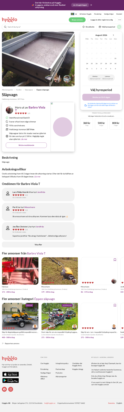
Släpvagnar (29, 90)
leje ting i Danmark (108, 363)
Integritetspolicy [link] (62, 363)
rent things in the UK (110, 382)
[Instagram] (10, 389)
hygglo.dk (101, 365)
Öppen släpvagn (42, 90)
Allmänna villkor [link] (44, 377)
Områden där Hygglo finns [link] (77, 364)
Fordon (19, 90)
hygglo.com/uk (103, 384)
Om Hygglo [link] (44, 363)
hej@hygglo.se (49, 403)
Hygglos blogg (77, 369)
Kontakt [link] (119, 14)
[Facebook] (4, 389)
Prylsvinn (59, 373)
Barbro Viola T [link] (30, 109)
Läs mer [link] (23, 139)
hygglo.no (101, 378)
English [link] (119, 403)
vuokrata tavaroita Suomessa (110, 370)
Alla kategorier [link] (61, 376)
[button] (91, 5)
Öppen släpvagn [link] (44, 299)
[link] (9, 19)
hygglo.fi (109, 372)
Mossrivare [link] (30, 207)
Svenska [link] (111, 403)
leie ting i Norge (105, 376)
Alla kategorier (7, 90)
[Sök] (119, 27)
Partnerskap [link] (60, 369)
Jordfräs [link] (41, 192)
